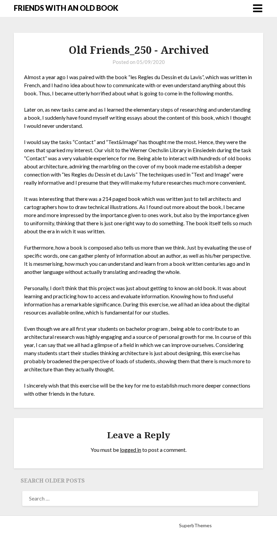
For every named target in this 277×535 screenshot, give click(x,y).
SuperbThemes (195, 525)
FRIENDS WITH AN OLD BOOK (66, 8)
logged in (130, 449)
